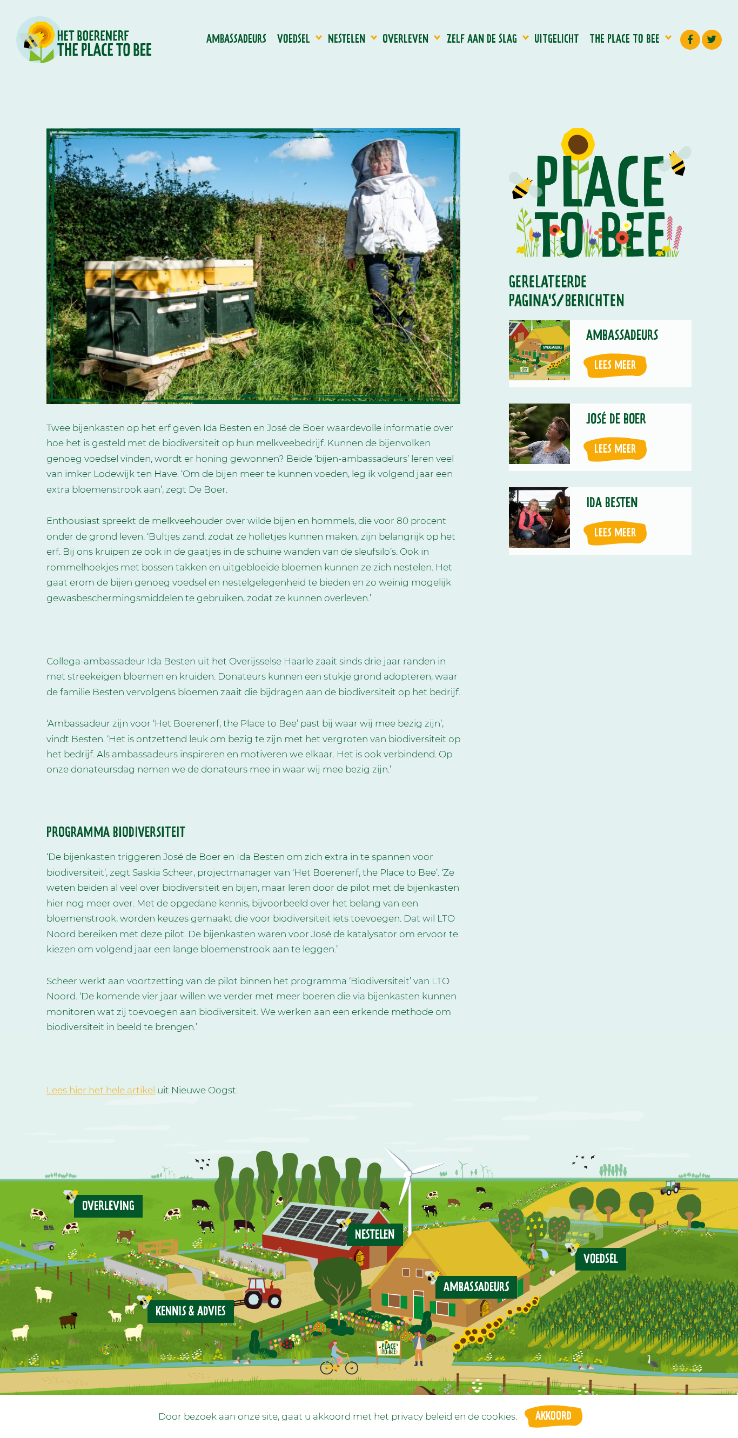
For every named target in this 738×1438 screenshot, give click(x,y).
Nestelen (346, 39)
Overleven (405, 39)
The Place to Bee (624, 39)
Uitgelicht (556, 39)
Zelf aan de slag (481, 39)
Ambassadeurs (236, 39)
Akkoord (553, 1416)
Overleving (108, 1206)
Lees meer (615, 365)
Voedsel (293, 39)
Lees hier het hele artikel (100, 1090)
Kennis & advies (191, 1312)
